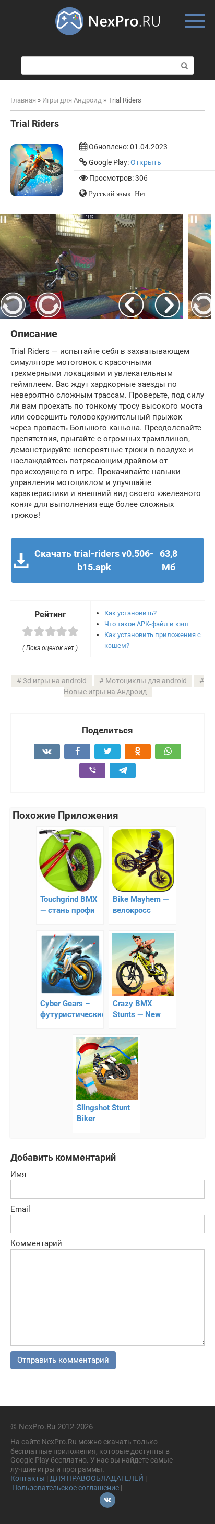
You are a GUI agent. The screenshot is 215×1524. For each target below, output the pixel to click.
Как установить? (130, 613)
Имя (18, 1174)
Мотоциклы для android (146, 681)
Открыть (145, 162)
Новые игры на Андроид (105, 692)
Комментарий (36, 1243)
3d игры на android (55, 681)
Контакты (27, 1478)
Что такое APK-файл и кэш (146, 624)
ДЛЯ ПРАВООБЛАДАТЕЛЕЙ (97, 1478)
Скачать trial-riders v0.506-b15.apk (105, 560)
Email (20, 1209)
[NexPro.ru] (107, 40)
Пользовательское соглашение (65, 1487)
